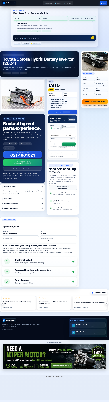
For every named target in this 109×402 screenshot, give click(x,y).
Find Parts (49, 3)
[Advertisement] (54, 388)
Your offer (52, 125)
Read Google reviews (99, 292)
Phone (68, 133)
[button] (54, 38)
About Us (68, 3)
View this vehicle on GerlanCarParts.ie (22, 168)
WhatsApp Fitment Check (22, 163)
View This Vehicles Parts (95, 102)
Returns (59, 3)
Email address (53, 133)
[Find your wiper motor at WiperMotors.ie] (54, 356)
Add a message (62, 138)
